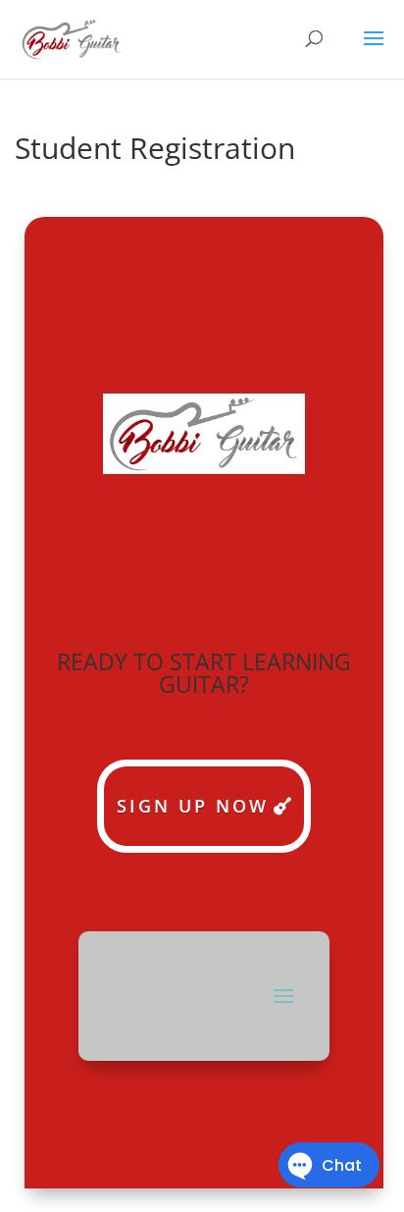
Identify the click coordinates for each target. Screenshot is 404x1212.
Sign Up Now (193, 805)
